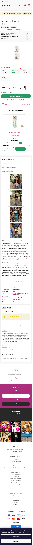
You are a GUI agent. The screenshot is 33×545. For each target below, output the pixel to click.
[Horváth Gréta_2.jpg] (16, 198)
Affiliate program (16, 487)
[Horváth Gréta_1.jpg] (16, 181)
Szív (7, 166)
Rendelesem (16, 526)
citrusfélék (4, 171)
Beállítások (16, 536)
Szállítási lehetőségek (8, 92)
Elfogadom (16, 541)
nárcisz (11, 167)
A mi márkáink (16, 459)
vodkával (10, 250)
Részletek (9, 149)
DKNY (14, 291)
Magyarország (16, 500)
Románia (16, 502)
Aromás (14, 293)
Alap (3, 166)
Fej (2, 170)
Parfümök (15, 287)
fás (11, 258)
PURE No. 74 (20, 99)
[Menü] (28, 5)
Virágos (26, 293)
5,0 (7, 1)
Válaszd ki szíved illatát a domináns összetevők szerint (16, 468)
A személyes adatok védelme (16, 485)
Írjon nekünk (16, 476)
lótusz (7, 167)
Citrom (14, 297)
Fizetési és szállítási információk (16, 478)
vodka (11, 171)
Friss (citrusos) (19, 293)
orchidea (15, 167)
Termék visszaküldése (16, 472)
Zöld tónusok (16, 294)
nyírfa (3, 167)
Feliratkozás (16, 404)
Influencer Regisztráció (16, 480)
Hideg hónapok (16, 299)
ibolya (8, 171)
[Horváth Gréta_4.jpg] (16, 230)
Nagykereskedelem (16, 482)
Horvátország (16, 504)
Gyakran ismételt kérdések (16, 470)
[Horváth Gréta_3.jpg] (16, 214)
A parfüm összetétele (16, 466)
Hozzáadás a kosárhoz (16, 96)
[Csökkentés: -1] (20, 86)
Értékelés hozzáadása (12, 324)
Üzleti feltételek (16, 474)
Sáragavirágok (19, 297)
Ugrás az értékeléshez (18, 29)
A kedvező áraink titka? (16, 461)
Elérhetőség (16, 463)
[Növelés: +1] (23, 88)
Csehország (16, 496)
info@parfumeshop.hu (17, 450)
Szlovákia (16, 498)
